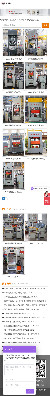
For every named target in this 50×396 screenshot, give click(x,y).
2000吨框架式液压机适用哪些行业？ (17, 334)
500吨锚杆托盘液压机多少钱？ (15, 322)
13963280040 (36, 385)
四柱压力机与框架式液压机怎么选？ (17, 326)
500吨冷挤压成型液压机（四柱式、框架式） (20, 289)
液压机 (12, 20)
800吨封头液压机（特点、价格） (16, 293)
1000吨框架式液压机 (13, 159)
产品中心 (21, 20)
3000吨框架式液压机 (36, 159)
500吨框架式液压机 (13, 92)
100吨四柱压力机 (36, 244)
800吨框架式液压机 (13, 126)
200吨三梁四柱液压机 (13, 244)
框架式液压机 (33, 20)
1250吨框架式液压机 (36, 59)
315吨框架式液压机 (36, 126)
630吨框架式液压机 (36, 92)
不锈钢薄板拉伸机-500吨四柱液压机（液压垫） (21, 305)
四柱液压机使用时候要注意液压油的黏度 (19, 342)
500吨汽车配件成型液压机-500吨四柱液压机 (20, 318)
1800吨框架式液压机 (13, 59)
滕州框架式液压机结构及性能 (15, 330)
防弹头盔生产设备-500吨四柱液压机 (17, 309)
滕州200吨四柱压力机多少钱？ (15, 338)
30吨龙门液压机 (13, 277)
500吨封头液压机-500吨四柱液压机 (17, 297)
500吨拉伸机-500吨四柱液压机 (15, 313)
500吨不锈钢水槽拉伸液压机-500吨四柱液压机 (21, 301)
